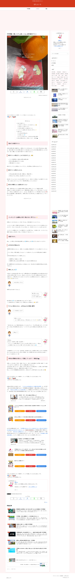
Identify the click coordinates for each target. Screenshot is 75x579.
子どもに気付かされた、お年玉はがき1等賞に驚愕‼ (28, 136)
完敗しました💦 (22, 134)
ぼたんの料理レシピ (33, 486)
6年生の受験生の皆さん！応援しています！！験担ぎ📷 (28, 138)
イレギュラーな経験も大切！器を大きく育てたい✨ (27, 129)
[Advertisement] (37, 22)
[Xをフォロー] (17, 489)
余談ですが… (20, 131)
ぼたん (16, 482)
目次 (26, 120)
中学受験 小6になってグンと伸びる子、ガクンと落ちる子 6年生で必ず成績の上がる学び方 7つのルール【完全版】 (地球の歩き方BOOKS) (30, 450)
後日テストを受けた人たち (24, 126)
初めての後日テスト (21, 123)
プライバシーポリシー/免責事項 (58, 575)
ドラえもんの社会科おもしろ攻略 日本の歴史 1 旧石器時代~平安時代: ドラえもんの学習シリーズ (30, 406)
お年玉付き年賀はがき (23, 133)
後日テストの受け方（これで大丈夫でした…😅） (28, 124)
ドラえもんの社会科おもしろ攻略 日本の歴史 (32, 386)
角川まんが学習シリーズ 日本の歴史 (18, 389)
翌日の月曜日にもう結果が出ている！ (26, 128)
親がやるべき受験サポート (18, 431)
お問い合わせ (66, 575)
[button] (41, 92)
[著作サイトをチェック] (15, 489)
